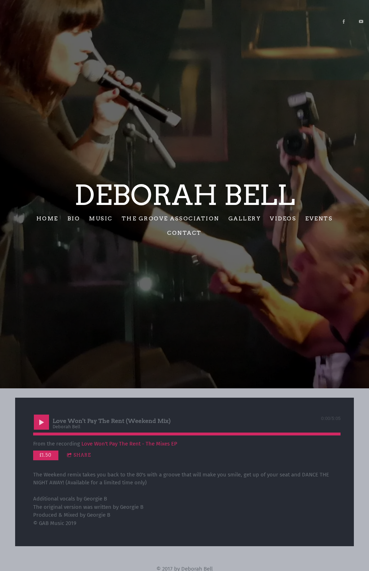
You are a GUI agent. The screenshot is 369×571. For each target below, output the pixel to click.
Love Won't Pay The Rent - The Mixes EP (129, 443)
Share (82, 455)
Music (101, 218)
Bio (73, 218)
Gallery (244, 218)
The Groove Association (170, 218)
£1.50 (46, 455)
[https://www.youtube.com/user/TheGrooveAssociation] (361, 21)
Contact (184, 233)
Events (319, 218)
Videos (283, 218)
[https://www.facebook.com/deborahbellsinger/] (344, 21)
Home (47, 218)
